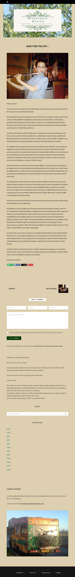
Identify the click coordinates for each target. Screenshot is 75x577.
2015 (8, 429)
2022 (8, 455)
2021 (8, 451)
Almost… (12, 289)
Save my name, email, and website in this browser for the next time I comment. (35, 332)
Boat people (51, 289)
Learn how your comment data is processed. (48, 346)
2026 (8, 470)
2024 (8, 462)
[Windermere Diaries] (37, 20)
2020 (8, 447)
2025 (8, 466)
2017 (8, 436)
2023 (8, 459)
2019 (8, 444)
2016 (8, 433)
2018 (8, 440)
